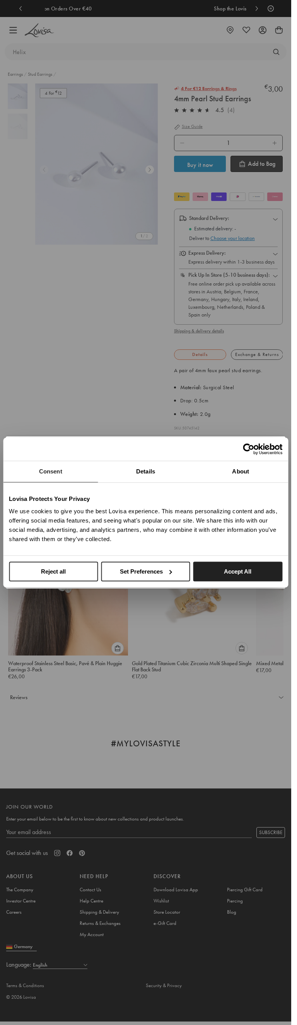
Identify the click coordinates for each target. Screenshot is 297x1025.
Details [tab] (145, 471)
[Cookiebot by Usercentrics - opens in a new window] (248, 449)
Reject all (53, 571)
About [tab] (240, 471)
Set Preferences (141, 571)
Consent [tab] (50, 471)
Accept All (237, 571)
